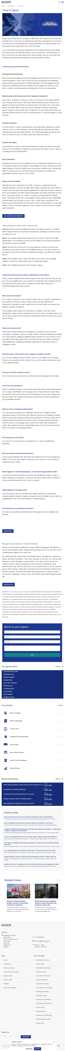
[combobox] (7, 641)
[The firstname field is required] (32, 631)
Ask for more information (13, 216)
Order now (8, 531)
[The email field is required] (32, 636)
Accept (37, 1048)
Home (3, 6)
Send (32, 655)
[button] (62, 2)
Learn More (29, 1048)
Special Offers (11, 6)
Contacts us (8, 584)
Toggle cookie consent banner (54, 1042)
